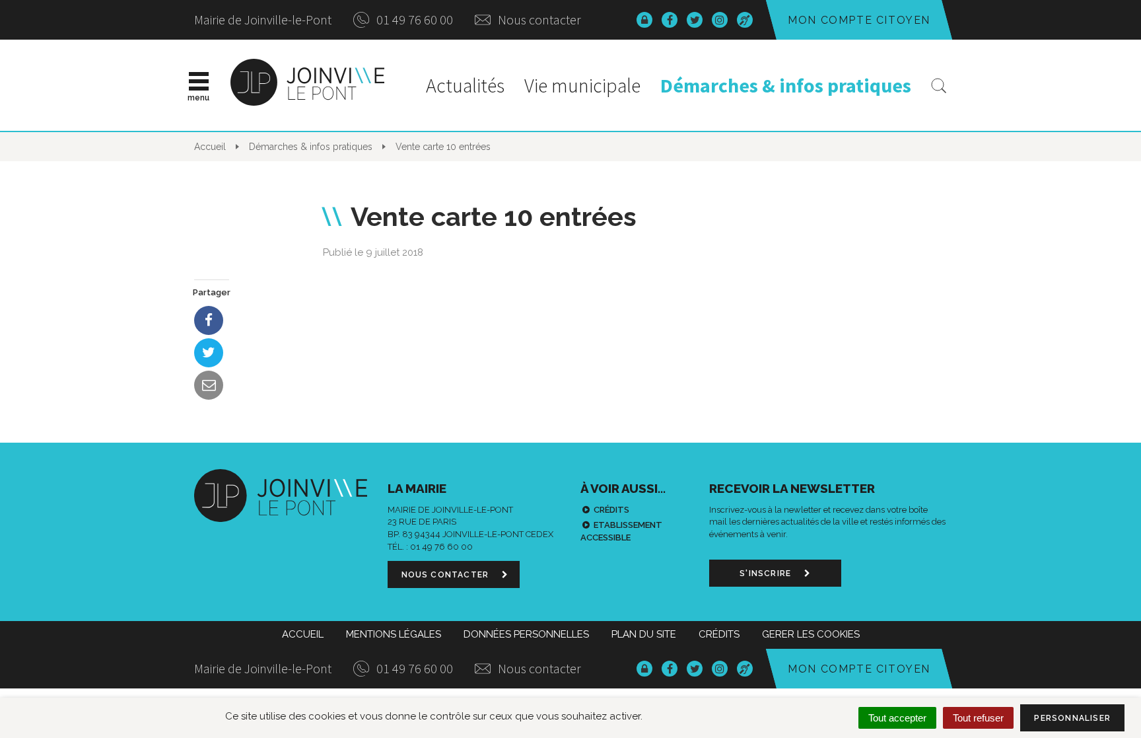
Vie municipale (582, 85)
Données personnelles (526, 634)
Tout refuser (978, 717)
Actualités (465, 85)
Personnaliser (1072, 718)
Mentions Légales (393, 634)
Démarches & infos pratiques (785, 85)
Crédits (611, 510)
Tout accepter (897, 717)
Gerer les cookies (811, 634)
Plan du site (643, 634)
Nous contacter (538, 19)
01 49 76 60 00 (413, 19)
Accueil (303, 634)
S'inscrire (767, 573)
